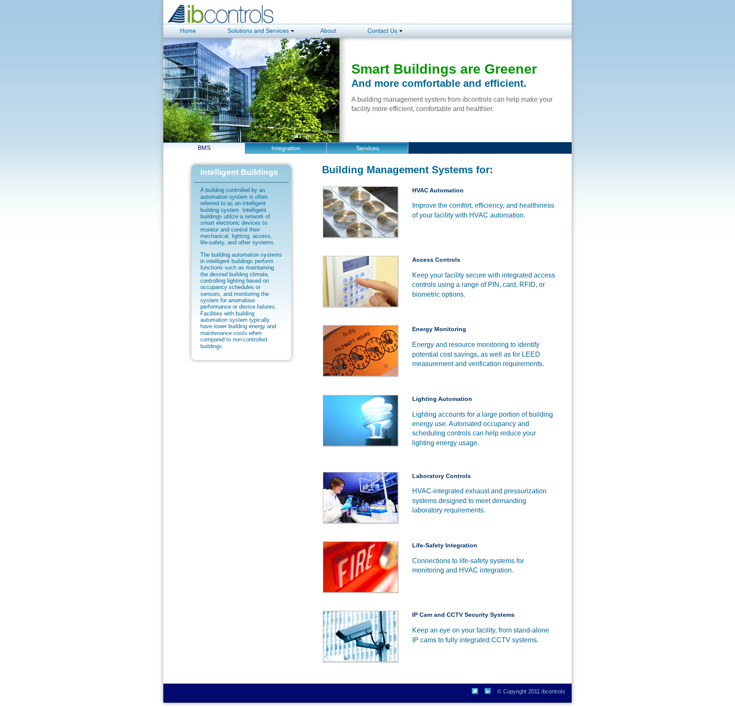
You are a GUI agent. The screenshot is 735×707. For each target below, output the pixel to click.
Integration (285, 148)
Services (367, 148)
